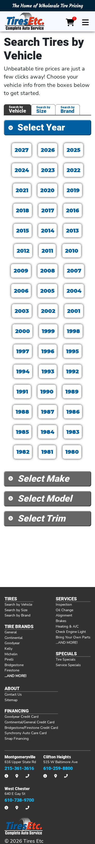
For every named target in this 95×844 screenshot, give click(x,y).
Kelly (8, 648)
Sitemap (11, 699)
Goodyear (12, 642)
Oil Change (64, 609)
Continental (14, 637)
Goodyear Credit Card (22, 716)
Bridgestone (14, 664)
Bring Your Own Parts (73, 637)
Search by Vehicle (18, 604)
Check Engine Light (71, 631)
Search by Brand (17, 615)
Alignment (64, 615)
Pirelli (9, 659)
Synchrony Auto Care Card (26, 732)
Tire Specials (65, 659)
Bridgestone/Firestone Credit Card (31, 727)
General (11, 632)
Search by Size (16, 609)
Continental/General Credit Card (29, 722)
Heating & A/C (67, 626)
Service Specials (68, 664)
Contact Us (13, 694)
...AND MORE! (67, 642)
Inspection (64, 604)
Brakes (61, 620)
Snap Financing (17, 738)
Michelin (11, 654)
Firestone (12, 670)
